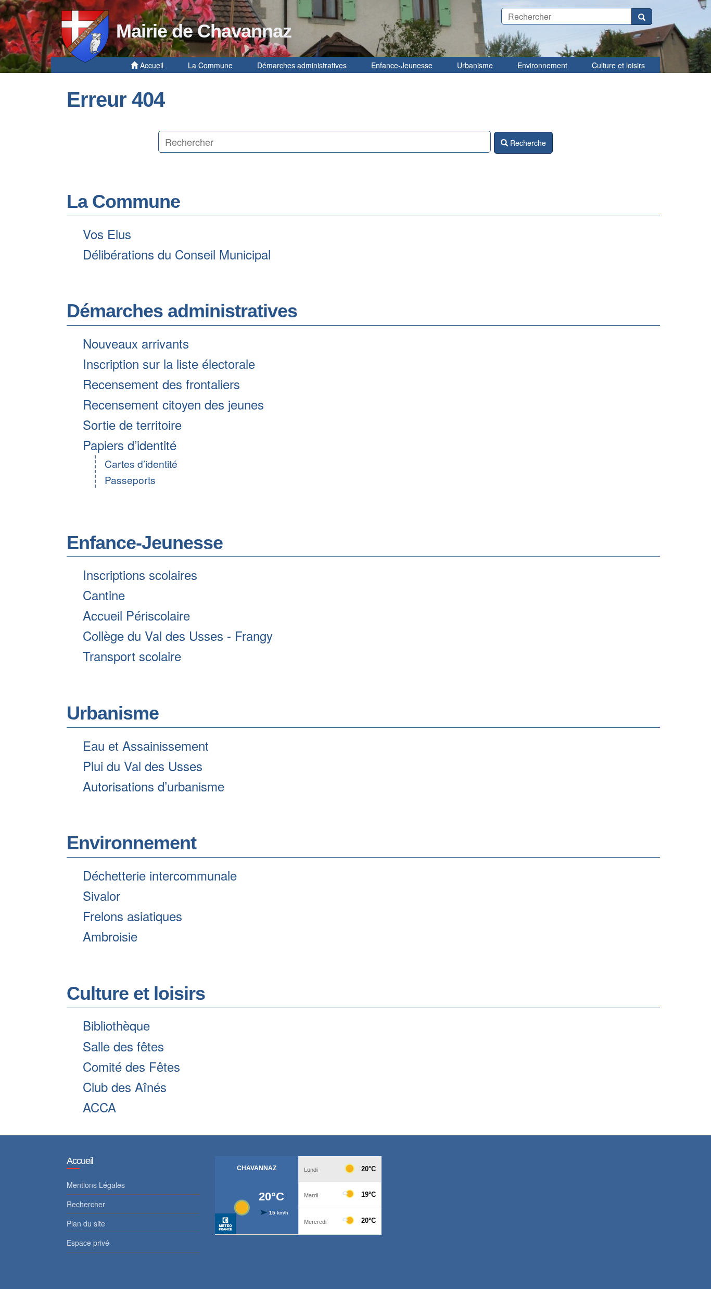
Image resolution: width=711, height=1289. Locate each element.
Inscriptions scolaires (140, 574)
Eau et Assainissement (146, 745)
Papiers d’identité (129, 445)
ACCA (99, 1107)
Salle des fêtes (123, 1046)
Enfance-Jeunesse (145, 542)
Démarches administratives (182, 310)
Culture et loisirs (136, 993)
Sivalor (101, 895)
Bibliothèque (116, 1025)
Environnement (131, 842)
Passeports (130, 480)
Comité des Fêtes (131, 1066)
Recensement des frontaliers (161, 384)
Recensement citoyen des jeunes (173, 404)
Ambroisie (110, 936)
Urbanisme (113, 713)
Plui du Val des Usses (142, 766)
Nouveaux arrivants (136, 343)
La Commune (123, 201)
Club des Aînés (125, 1086)
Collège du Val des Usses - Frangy (178, 635)
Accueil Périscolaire (136, 615)
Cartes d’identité (141, 463)
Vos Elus (107, 234)
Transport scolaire (132, 656)
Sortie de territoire (132, 424)
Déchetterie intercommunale (160, 875)
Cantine (104, 595)
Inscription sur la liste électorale (169, 363)
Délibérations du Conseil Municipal (177, 254)
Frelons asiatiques (132, 916)
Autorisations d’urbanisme (153, 786)
